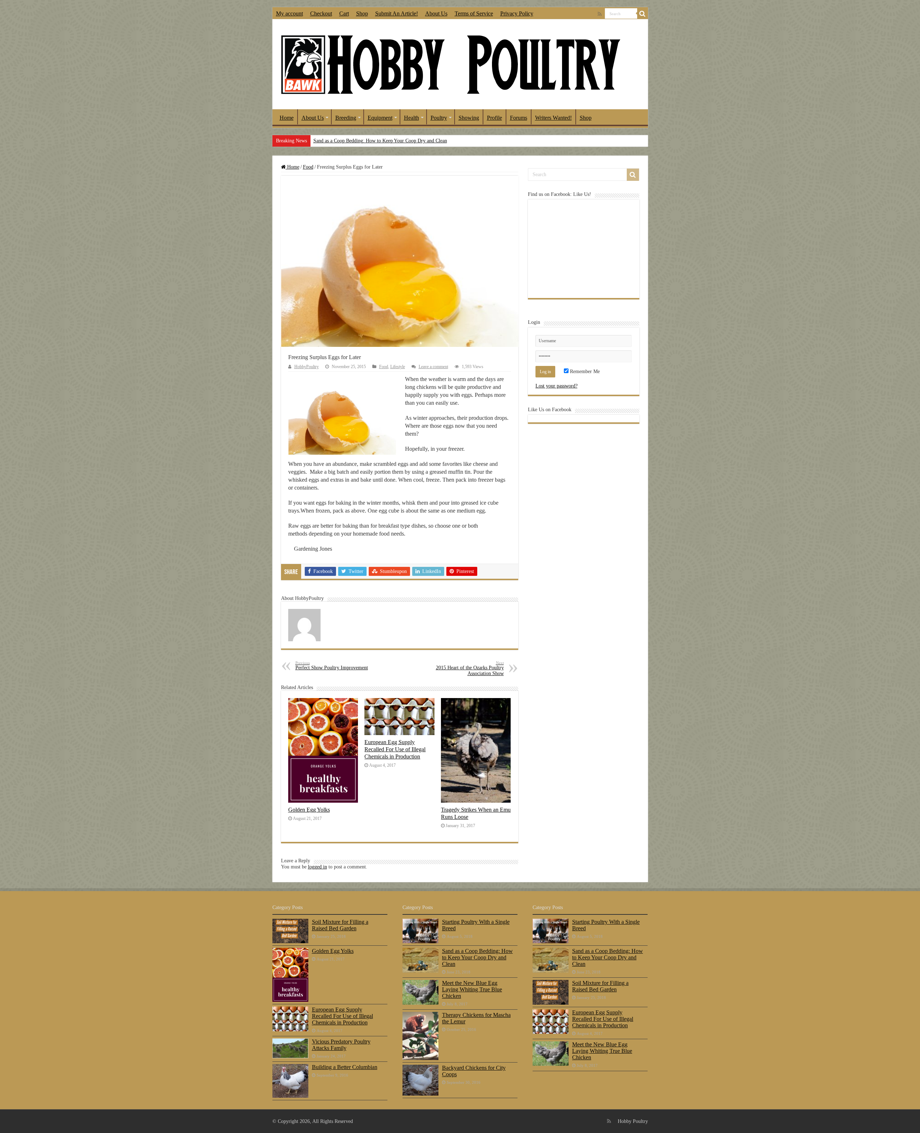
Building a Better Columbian (344, 1067)
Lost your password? (556, 386)
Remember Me (584, 371)
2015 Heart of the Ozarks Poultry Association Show (470, 668)
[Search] (642, 13)
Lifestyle (397, 366)
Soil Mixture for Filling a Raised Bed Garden (340, 925)
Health (411, 118)
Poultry (439, 118)
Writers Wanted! (553, 118)
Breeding (345, 118)
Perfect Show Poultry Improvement (331, 665)
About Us (436, 13)
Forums (518, 118)
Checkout (321, 13)
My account (289, 13)
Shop (362, 13)
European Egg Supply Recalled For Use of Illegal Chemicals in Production (395, 749)
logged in (317, 867)
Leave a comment (433, 366)
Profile (494, 118)
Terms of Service (474, 13)
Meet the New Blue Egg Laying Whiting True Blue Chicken (472, 989)
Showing (469, 118)
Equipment (380, 118)
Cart (344, 13)
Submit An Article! (396, 13)
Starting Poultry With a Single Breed (476, 925)
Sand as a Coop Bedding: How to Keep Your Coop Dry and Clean (380, 140)
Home (287, 118)
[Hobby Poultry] (450, 63)
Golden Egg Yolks (309, 809)
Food (308, 167)
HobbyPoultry (306, 366)
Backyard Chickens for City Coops (474, 1071)
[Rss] (599, 14)
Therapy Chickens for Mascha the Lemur (476, 1018)
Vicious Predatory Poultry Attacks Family (341, 1044)
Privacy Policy (516, 13)
